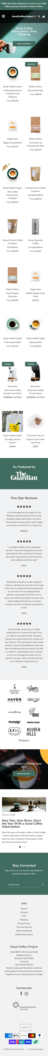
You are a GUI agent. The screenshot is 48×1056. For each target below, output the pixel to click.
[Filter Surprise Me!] (12, 324)
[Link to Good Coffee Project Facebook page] (21, 994)
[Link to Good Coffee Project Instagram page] (26, 994)
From (12, 100)
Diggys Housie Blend (12, 142)
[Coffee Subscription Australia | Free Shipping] (12, 72)
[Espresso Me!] (35, 324)
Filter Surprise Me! (12, 342)
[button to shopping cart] (43, 16)
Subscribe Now (24, 44)
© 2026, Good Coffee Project (13, 1049)
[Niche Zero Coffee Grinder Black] (35, 372)
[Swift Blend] (12, 226)
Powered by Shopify (36, 1049)
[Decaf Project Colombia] (12, 275)
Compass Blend (35, 247)
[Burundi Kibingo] (35, 72)
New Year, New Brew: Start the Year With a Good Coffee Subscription (22, 823)
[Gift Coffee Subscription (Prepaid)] (12, 173)
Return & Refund (24, 930)
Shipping (24, 919)
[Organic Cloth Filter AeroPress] (35, 421)
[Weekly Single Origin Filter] (35, 275)
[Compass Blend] (35, 226)
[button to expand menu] (3, 16)
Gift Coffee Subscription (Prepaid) (12, 195)
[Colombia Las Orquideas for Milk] (35, 124)
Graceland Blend (35, 195)
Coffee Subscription (24, 934)
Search (24, 908)
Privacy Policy (24, 923)
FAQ (24, 916)
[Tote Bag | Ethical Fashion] (12, 421)
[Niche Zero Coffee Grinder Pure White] (12, 372)
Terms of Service (24, 927)
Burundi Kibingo (35, 90)
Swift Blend (12, 247)
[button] (20, 847)
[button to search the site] (39, 16)
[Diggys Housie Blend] (12, 124)
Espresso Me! (35, 342)
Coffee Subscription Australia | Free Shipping (12, 93)
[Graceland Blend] (35, 173)
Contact (24, 912)
